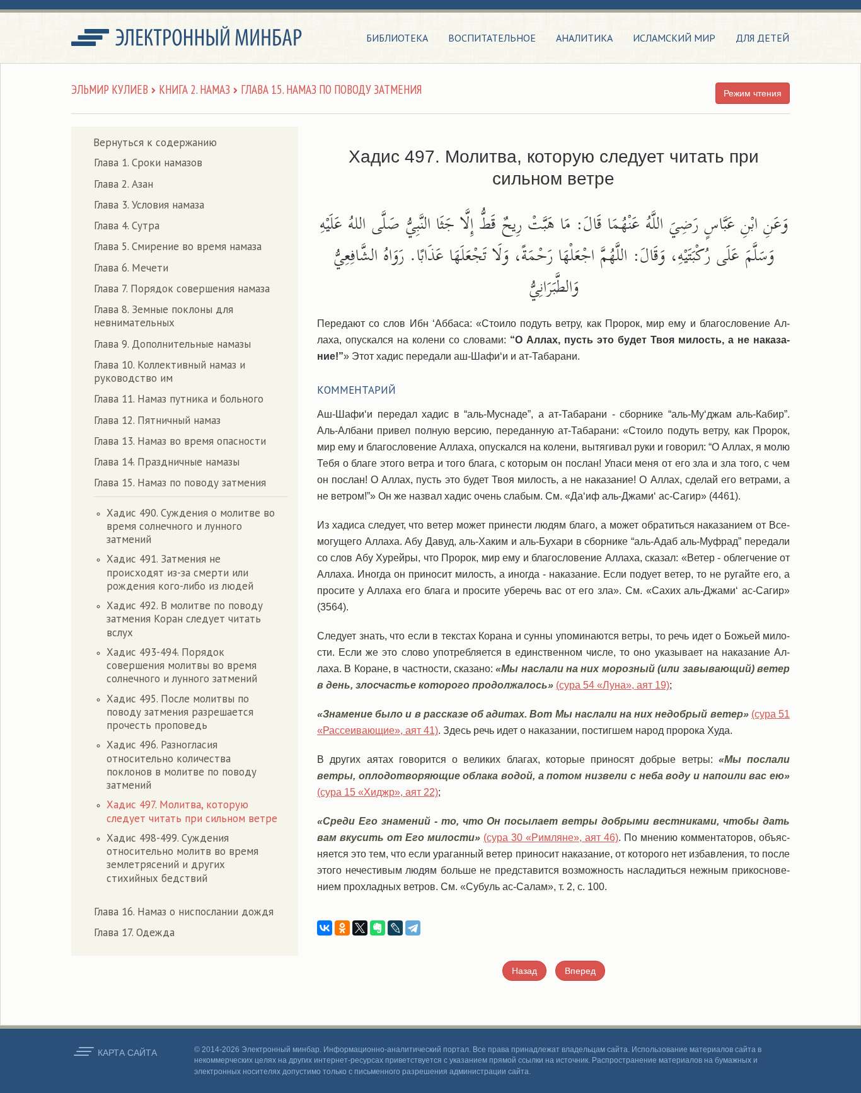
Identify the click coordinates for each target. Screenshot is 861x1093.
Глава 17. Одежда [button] (134, 932)
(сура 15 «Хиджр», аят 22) (377, 792)
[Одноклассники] (342, 928)
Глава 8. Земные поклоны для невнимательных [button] (163, 315)
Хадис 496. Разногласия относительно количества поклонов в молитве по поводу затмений (182, 765)
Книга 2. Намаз (194, 89)
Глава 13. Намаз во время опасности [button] (180, 441)
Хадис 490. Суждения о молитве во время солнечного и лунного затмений (191, 526)
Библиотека (397, 37)
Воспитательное (492, 37)
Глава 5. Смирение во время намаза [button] (178, 246)
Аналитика (584, 37)
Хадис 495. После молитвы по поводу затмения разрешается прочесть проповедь (180, 712)
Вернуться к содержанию (155, 142)
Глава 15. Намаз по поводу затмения (331, 89)
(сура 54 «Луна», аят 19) (612, 685)
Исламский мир (674, 37)
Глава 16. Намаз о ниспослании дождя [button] (184, 911)
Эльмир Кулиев (109, 89)
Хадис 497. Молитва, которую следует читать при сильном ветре (192, 811)
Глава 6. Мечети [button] (131, 268)
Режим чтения (753, 93)
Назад (524, 971)
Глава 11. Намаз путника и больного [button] (178, 399)
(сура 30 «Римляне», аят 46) (550, 837)
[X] (359, 928)
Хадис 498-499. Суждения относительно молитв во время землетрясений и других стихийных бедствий (182, 858)
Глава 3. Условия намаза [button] (149, 205)
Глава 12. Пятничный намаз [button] (157, 420)
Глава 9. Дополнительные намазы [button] (172, 344)
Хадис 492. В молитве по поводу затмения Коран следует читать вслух (185, 618)
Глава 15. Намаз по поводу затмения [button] (180, 482)
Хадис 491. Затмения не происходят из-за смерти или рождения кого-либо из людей (180, 572)
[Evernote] (377, 928)
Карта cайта (127, 1053)
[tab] (191, 162)
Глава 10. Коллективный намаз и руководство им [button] (169, 371)
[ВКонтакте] (324, 928)
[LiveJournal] (395, 928)
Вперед (580, 971)
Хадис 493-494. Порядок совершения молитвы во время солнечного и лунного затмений (182, 665)
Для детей (762, 37)
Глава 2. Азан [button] (123, 184)
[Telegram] (412, 928)
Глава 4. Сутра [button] (126, 225)
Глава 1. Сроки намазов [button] (148, 162)
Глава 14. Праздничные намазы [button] (167, 462)
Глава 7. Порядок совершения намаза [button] (182, 288)
